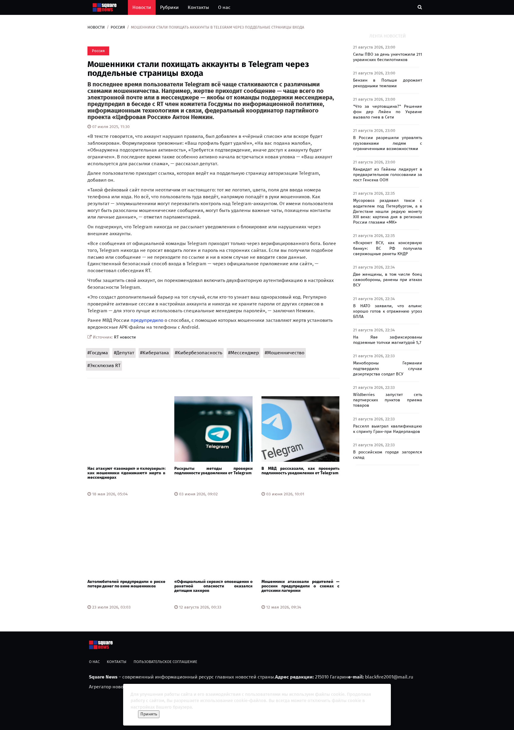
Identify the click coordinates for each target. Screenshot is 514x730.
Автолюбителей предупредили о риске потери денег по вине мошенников (126, 584)
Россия (118, 27)
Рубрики (169, 7)
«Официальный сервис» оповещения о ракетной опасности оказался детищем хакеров (213, 586)
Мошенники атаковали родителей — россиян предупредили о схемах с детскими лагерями (300, 586)
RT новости (125, 337)
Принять (148, 714)
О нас (224, 7)
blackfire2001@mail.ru (389, 677)
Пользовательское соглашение (165, 661)
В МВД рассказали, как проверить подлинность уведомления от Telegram (300, 470)
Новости (141, 7)
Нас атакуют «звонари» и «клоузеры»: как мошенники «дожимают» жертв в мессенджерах (126, 473)
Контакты (198, 7)
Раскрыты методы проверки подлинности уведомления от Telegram (213, 470)
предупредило (147, 320)
